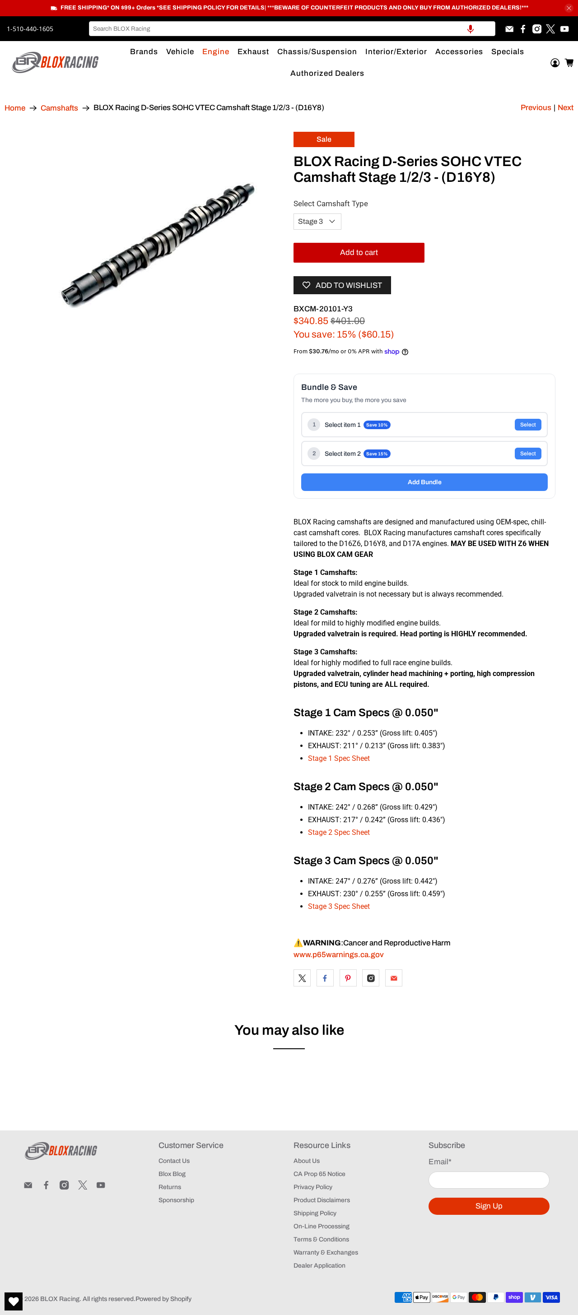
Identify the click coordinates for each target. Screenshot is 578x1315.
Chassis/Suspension (317, 51)
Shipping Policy (315, 1213)
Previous (536, 107)
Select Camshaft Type (331, 203)
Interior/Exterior (396, 51)
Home (15, 108)
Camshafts (59, 108)
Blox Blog (172, 1174)
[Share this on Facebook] (325, 977)
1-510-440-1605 (30, 28)
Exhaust (253, 51)
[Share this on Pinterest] (348, 977)
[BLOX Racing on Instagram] (536, 28)
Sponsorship (176, 1200)
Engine (215, 51)
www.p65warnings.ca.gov (339, 954)
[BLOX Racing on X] (550, 28)
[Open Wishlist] (14, 1301)
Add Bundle (425, 482)
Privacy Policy (313, 1187)
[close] (568, 8)
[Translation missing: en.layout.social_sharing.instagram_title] (370, 977)
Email (440, 1162)
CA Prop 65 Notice (319, 1174)
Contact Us (174, 1161)
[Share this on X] (302, 977)
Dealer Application (319, 1265)
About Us (307, 1161)
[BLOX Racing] (55, 62)
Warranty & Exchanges (326, 1252)
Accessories (459, 51)
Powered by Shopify (163, 1299)
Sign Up (489, 1206)
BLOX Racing (59, 1299)
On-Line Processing (322, 1226)
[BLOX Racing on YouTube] (564, 28)
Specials (507, 51)
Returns (169, 1187)
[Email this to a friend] (393, 977)
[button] (470, 28)
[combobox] (292, 28)
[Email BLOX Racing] (509, 28)
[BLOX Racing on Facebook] (522, 28)
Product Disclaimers (322, 1200)
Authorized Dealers (327, 73)
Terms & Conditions (321, 1239)
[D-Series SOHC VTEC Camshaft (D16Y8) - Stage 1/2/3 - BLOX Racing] (153, 244)
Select (528, 424)
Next (565, 107)
